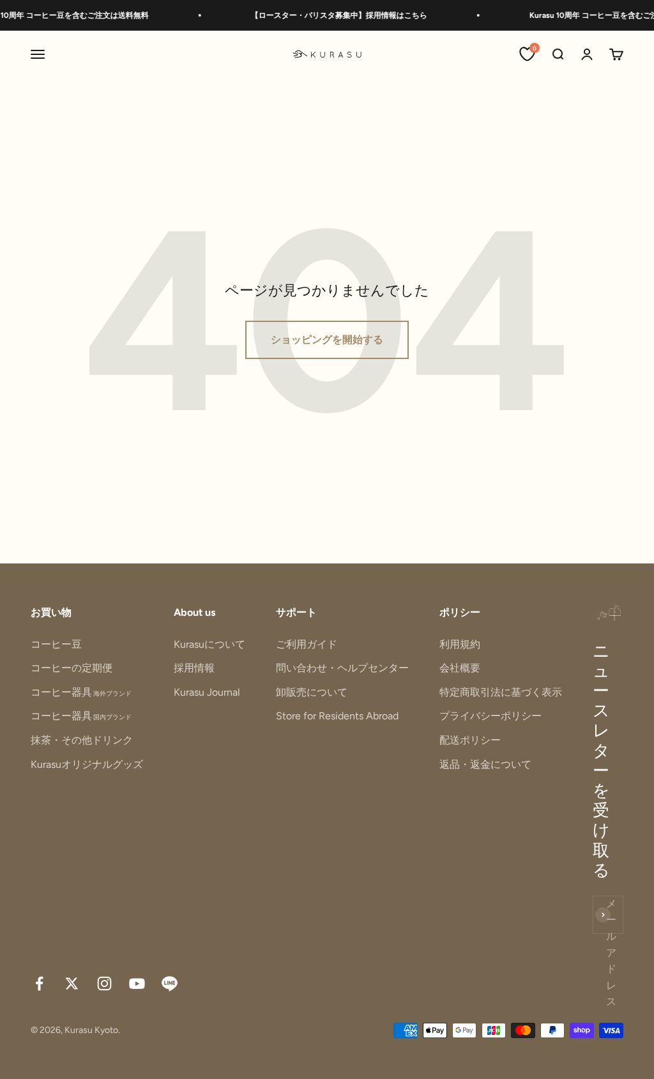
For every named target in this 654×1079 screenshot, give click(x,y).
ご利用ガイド (306, 644)
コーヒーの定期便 (71, 668)
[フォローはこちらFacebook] (39, 983)
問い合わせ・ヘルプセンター (342, 668)
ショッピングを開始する (327, 339)
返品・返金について (485, 764)
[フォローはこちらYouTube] (137, 983)
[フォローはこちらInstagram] (104, 983)
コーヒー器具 (81, 692)
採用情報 (194, 668)
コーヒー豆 (56, 644)
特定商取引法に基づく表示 (500, 692)
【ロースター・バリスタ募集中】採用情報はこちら (331, 15)
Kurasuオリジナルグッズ (87, 764)
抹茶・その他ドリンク (82, 740)
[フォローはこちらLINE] (169, 983)
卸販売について (311, 692)
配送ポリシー (470, 740)
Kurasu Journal (207, 692)
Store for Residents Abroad (337, 716)
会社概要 (459, 668)
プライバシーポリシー (490, 716)
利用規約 (459, 644)
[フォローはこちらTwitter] (71, 983)
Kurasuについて (209, 644)
